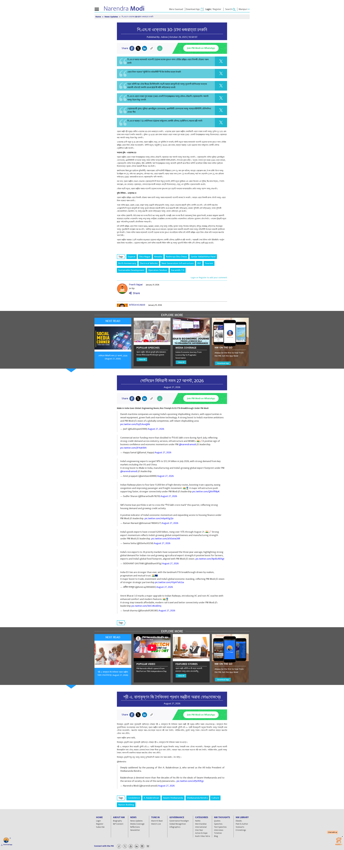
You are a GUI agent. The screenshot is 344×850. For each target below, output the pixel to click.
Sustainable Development (131, 270)
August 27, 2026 (156, 429)
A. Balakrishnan (151, 798)
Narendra (124, 8)
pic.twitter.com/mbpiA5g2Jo (159, 518)
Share (136, 293)
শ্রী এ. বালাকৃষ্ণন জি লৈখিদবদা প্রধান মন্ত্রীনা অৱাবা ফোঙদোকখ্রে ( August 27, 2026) (112, 673)
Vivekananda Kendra (197, 798)
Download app (7, 844)
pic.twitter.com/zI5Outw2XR (165, 539)
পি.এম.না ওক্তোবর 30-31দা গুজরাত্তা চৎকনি (172, 30)
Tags (121, 257)
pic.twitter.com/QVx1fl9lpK (205, 491)
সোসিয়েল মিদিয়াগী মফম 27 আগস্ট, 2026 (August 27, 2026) (112, 357)
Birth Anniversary (127, 263)
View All (142, 359)
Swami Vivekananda (173, 798)
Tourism (209, 263)
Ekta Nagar (144, 257)
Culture (215, 798)
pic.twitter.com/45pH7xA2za (169, 582)
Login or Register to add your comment (209, 277)
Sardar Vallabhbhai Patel (203, 257)
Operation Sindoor (157, 270)
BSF (199, 263)
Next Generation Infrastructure (178, 263)
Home (98, 17)
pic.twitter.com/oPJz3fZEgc (190, 781)
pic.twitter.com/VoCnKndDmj (146, 606)
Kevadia (158, 257)
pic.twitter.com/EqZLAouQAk (135, 424)
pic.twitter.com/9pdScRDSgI (210, 559)
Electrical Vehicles (149, 263)
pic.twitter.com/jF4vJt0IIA (133, 448)
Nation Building (126, 805)
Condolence (134, 798)
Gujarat (131, 257)
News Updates (112, 17)
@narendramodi (187, 444)
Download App (223, 363)
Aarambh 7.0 (177, 270)
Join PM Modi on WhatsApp (201, 48)
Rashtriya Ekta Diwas (176, 257)
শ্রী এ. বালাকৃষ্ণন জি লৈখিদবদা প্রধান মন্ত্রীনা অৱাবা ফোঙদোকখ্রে (172, 697)
